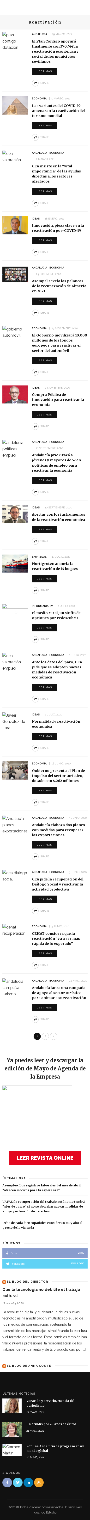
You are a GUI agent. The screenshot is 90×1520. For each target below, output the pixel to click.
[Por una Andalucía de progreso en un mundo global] (12, 1449)
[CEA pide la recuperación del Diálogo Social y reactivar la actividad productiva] (15, 875)
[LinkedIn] (28, 1482)
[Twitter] (18, 1482)
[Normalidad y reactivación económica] (15, 721)
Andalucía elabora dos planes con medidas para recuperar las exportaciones (58, 830)
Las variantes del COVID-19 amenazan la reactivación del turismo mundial (58, 111)
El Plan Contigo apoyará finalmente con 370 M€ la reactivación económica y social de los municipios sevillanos (55, 51)
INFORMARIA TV (42, 606)
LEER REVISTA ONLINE (45, 1158)
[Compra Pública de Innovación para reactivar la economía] (15, 394)
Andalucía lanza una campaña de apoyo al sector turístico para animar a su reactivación (59, 993)
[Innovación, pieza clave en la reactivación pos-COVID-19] (15, 225)
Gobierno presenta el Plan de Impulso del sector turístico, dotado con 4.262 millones (58, 776)
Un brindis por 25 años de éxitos (51, 1424)
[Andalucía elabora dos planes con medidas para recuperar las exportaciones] (15, 824)
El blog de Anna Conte (29, 1365)
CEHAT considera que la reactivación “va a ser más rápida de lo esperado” (56, 938)
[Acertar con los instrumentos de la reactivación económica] (15, 514)
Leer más (44, 71)
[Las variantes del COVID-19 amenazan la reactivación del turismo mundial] (15, 105)
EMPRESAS (39, 556)
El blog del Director (27, 1281)
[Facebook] (7, 1482)
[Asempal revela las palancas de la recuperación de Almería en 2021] (15, 274)
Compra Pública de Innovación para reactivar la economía (58, 399)
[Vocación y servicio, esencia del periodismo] (12, 1405)
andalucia (39, 34)
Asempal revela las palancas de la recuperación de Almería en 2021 (59, 286)
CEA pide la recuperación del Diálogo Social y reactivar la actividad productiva (58, 884)
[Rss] (39, 1482)
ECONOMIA (39, 98)
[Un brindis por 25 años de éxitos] (12, 1429)
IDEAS (36, 218)
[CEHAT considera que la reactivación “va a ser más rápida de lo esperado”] (15, 930)
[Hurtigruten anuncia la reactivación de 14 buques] (15, 563)
